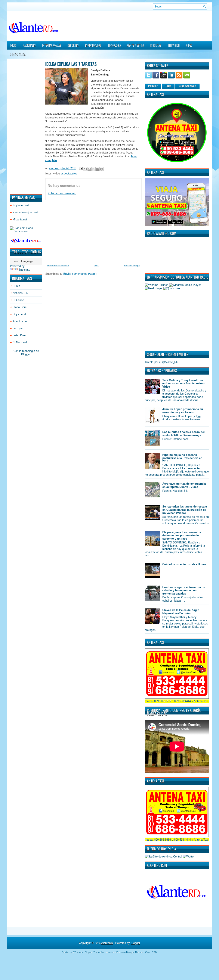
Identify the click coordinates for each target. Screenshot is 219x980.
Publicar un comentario (62, 193)
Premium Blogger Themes (129, 952)
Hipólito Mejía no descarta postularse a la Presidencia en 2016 (182, 458)
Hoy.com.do (20, 314)
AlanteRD (107, 943)
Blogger (25, 354)
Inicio (13, 45)
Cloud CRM (151, 952)
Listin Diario (20, 335)
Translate (24, 269)
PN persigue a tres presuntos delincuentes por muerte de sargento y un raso (181, 535)
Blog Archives (187, 85)
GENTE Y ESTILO (135, 45)
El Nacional (20, 342)
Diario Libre (20, 307)
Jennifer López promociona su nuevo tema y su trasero (182, 410)
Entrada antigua (132, 265)
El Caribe (18, 300)
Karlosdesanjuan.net (25, 212)
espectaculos (69, 173)
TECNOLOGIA (114, 45)
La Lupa (17, 328)
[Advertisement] (23, 126)
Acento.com (20, 321)
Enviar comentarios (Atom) (79, 273)
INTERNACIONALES (51, 45)
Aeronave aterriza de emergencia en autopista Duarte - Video (184, 485)
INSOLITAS (155, 45)
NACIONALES (29, 45)
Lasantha (109, 952)
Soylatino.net (21, 205)
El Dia (16, 286)
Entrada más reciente (58, 265)
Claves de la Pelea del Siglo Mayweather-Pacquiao (180, 611)
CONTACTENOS (18, 54)
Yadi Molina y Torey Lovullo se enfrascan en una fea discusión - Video (183, 383)
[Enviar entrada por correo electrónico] (80, 168)
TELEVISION (174, 45)
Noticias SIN (20, 293)
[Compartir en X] (93, 169)
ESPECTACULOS (93, 45)
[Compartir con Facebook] (97, 169)
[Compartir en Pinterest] (101, 169)
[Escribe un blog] (89, 169)
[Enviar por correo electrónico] (85, 169)
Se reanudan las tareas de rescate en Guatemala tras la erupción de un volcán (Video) (184, 510)
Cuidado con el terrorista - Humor (184, 564)
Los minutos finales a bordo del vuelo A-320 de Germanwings (183, 433)
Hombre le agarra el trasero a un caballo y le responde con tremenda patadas (183, 590)
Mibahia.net (20, 219)
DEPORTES (73, 45)
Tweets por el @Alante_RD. (162, 362)
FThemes (78, 952)
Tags (168, 85)
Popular (153, 85)
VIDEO (189, 45)
